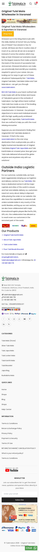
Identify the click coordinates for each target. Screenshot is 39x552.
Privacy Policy (7, 433)
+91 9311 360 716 (9, 297)
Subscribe (19, 500)
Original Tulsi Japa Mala (19, 148)
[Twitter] (9, 319)
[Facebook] (4, 319)
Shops (4, 394)
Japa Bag (5, 370)
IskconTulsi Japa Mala (12, 240)
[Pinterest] (30, 319)
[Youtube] (24, 319)
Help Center (6, 409)
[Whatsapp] (19, 319)
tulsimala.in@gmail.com (13, 294)
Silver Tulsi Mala (8, 345)
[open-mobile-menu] (3, 3)
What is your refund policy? (12, 453)
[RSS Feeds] (9, 324)
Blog (3, 399)
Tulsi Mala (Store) (9, 340)
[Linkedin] (4, 324)
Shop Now (7, 34)
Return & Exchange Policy (12, 428)
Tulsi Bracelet (7, 365)
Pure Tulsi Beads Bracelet (13, 249)
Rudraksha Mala (8, 375)
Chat (29, 548)
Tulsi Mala (30, 78)
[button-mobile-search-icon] (30, 3)
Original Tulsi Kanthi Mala (13, 235)
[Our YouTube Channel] (12, 469)
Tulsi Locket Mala (10, 244)
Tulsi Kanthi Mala (27, 119)
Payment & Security (10, 438)
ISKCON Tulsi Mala (9, 92)
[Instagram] (14, 319)
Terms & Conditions (10, 423)
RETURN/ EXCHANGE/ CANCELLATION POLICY (19, 448)
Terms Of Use (7, 443)
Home (4, 389)
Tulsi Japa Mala (8, 350)
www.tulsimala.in (8, 87)
